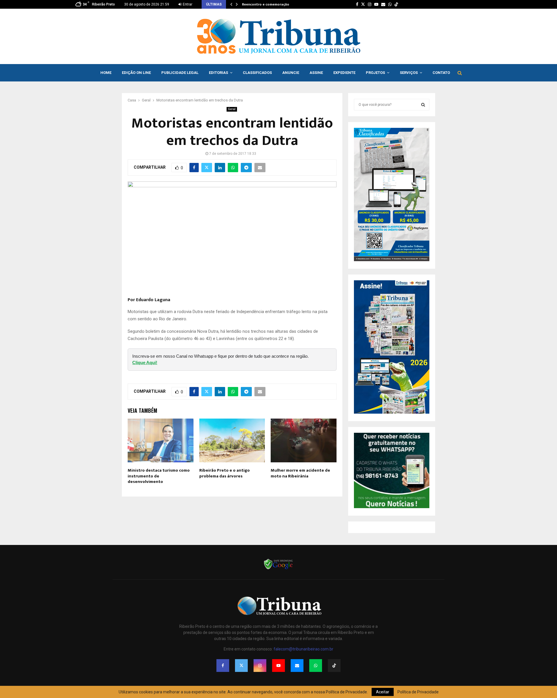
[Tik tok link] (396, 4)
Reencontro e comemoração (265, 4)
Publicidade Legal (179, 72)
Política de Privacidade (418, 692)
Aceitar (382, 692)
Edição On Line (136, 72)
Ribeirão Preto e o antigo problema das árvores (224, 473)
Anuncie (290, 72)
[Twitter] (241, 665)
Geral (232, 109)
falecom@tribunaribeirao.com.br (303, 649)
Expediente (344, 72)
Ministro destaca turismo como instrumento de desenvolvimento (159, 476)
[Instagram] (260, 665)
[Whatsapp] (315, 665)
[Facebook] (222, 665)
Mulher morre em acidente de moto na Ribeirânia (300, 473)
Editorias (218, 72)
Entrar (187, 4)
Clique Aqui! (144, 362)
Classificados (257, 72)
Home (105, 72)
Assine (316, 72)
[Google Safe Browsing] (278, 568)
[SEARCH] (423, 104)
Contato (441, 72)
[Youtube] (278, 665)
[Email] (297, 665)
